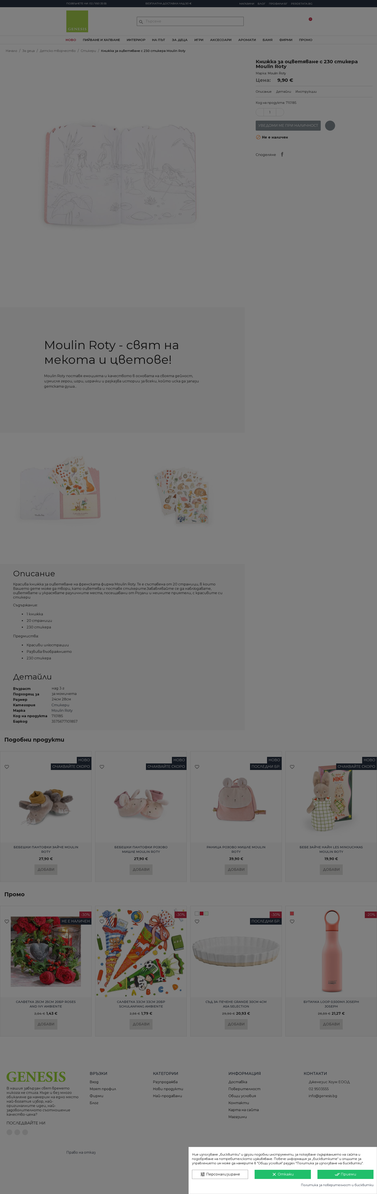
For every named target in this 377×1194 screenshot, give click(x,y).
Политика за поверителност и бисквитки (337, 1185)
